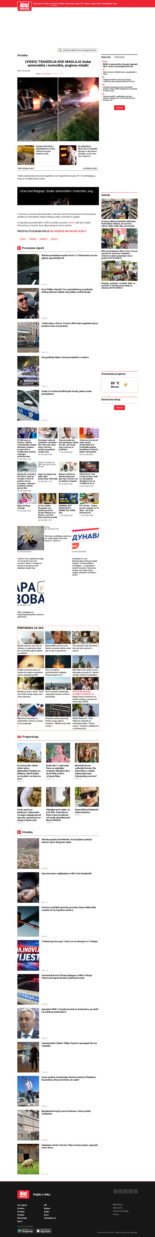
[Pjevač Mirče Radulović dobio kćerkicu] (87, 797)
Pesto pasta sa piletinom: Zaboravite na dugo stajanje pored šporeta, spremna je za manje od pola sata (29, 815)
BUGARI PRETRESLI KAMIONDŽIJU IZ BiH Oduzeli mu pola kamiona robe (45, 150)
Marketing (117, 1204)
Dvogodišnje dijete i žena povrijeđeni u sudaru (65, 357)
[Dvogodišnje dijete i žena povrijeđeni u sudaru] (28, 371)
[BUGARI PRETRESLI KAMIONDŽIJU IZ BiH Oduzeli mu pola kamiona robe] (25, 155)
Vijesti (22, 239)
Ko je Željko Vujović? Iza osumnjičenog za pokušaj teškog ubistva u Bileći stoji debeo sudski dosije (67, 290)
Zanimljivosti (107, 4)
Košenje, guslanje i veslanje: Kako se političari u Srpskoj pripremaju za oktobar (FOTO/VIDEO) (118, 285)
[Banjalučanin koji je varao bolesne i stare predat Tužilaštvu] (28, 1125)
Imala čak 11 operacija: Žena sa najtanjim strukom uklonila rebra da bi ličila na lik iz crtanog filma (58, 770)
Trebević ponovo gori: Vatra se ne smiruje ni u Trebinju (70, 941)
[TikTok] (125, 1191)
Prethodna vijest (26, 168)
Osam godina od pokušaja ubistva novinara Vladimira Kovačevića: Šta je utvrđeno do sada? (69, 1078)
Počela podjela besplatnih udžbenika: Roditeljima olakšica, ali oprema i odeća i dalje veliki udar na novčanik (118, 223)
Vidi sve (119, 108)
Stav (115, 4)
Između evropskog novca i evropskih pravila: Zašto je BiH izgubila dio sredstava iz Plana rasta (120, 89)
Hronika (53, 4)
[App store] (43, 1230)
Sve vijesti (38, 4)
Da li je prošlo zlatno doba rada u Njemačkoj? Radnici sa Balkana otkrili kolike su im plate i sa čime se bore (29, 772)
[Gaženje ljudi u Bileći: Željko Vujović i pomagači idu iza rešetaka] (28, 1057)
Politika (61, 4)
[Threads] (120, 1191)
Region (87, 4)
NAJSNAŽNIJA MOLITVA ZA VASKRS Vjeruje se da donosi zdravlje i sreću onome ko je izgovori (88, 151)
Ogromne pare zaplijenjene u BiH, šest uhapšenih (67, 873)
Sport (77, 4)
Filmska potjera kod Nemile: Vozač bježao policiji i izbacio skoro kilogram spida (67, 840)
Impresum (117, 1208)
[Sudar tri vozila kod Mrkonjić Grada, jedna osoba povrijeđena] (28, 405)
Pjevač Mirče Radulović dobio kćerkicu (86, 811)
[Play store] (25, 1230)
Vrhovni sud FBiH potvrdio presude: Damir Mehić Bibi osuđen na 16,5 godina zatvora (69, 908)
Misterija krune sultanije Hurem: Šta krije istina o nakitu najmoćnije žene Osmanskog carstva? (86, 770)
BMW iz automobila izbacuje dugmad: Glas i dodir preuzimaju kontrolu (120, 65)
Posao (116, 1214)
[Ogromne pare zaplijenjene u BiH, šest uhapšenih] (28, 887)
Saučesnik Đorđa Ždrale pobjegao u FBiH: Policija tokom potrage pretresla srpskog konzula (67, 976)
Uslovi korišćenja (120, 1211)
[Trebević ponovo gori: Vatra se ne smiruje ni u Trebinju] (28, 955)
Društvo (46, 4)
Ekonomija (69, 4)
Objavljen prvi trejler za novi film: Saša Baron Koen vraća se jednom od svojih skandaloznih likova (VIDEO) (58, 815)
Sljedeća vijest (90, 168)
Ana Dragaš (45, 74)
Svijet (93, 4)
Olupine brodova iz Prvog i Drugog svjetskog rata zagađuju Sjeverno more (119, 80)
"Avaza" (71, 222)
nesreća (43, 239)
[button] (72, 73)
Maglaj (54, 239)
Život (99, 4)
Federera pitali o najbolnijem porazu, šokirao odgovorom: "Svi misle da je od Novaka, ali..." (119, 98)
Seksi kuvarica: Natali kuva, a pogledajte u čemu (120, 73)
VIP (82, 4)
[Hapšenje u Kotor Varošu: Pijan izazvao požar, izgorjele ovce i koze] (28, 1159)
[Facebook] (115, 1191)
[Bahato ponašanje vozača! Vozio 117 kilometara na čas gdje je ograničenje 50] (28, 269)
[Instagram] (130, 1191)
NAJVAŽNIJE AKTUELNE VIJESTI (68, 231)
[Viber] (135, 1191)
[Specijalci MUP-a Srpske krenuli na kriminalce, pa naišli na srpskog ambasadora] (28, 1023)
